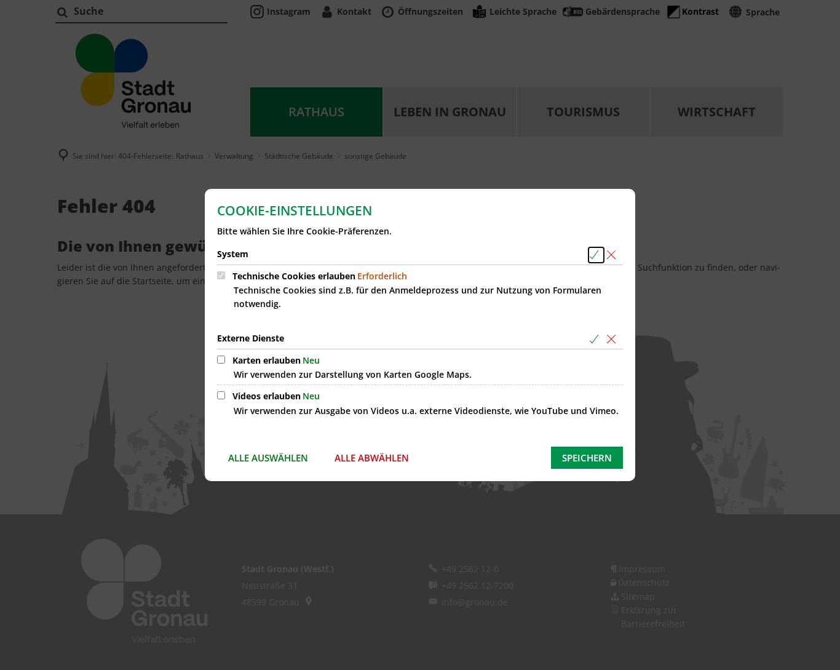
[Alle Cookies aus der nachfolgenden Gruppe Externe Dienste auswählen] (596, 339)
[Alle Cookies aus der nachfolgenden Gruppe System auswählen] (596, 255)
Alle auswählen (268, 458)
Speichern (587, 458)
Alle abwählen (372, 458)
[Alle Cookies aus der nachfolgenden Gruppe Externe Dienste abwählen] (613, 339)
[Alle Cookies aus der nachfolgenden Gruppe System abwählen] (613, 255)
